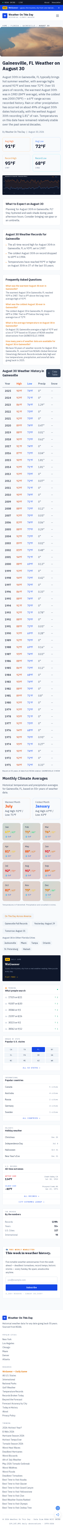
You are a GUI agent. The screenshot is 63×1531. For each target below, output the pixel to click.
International (8, 1379)
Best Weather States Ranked (16, 1499)
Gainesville (28, 25)
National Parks (9, 1383)
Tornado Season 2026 (12, 1443)
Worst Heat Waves (11, 1447)
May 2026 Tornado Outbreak (16, 1463)
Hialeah (26, 949)
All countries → (31, 1118)
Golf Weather (8, 1387)
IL (11, 1055)
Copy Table (54, 373)
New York (6, 1339)
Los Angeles (8, 1343)
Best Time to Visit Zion (13, 1495)
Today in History (10, 1407)
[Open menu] (57, 16)
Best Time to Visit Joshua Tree (17, 1507)
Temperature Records (12, 1391)
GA (52, 1055)
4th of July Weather (11, 1459)
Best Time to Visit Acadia (14, 1479)
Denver (5, 1355)
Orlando (46, 943)
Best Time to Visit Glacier (14, 1483)
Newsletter (56, 2)
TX (25, 1049)
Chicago (6, 1347)
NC (11, 1060)
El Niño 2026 (8, 1431)
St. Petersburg (11, 949)
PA (25, 1055)
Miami (23, 943)
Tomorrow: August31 (15, 931)
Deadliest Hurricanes (12, 1451)
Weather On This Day (15, 132)
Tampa (34, 943)
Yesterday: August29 (44, 923)
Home (4, 25)
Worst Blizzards (10, 1455)
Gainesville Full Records (16, 923)
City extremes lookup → (31, 1202)
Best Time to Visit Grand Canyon (17, 1487)
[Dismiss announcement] (59, 8)
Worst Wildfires (9, 1467)
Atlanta (6, 1359)
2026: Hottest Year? (12, 1427)
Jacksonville (10, 943)
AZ (38, 1060)
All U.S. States (9, 1375)
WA (52, 1060)
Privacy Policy (8, 1415)
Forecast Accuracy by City (14, 1403)
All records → (31, 1196)
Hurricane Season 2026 (13, 1435)
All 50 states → (31, 1068)
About (46, 2)
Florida (15, 25)
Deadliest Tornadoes (12, 1475)
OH (38, 1055)
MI (25, 1060)
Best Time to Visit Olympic (15, 1503)
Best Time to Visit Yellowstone (17, 1491)
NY (52, 1049)
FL (38, 1049)
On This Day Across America (18, 916)
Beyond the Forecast (12, 1399)
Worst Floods (8, 1471)
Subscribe (31, 1287)
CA (11, 1049)
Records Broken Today (13, 1395)
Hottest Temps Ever (12, 1439)
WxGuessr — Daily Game (14, 1371)
